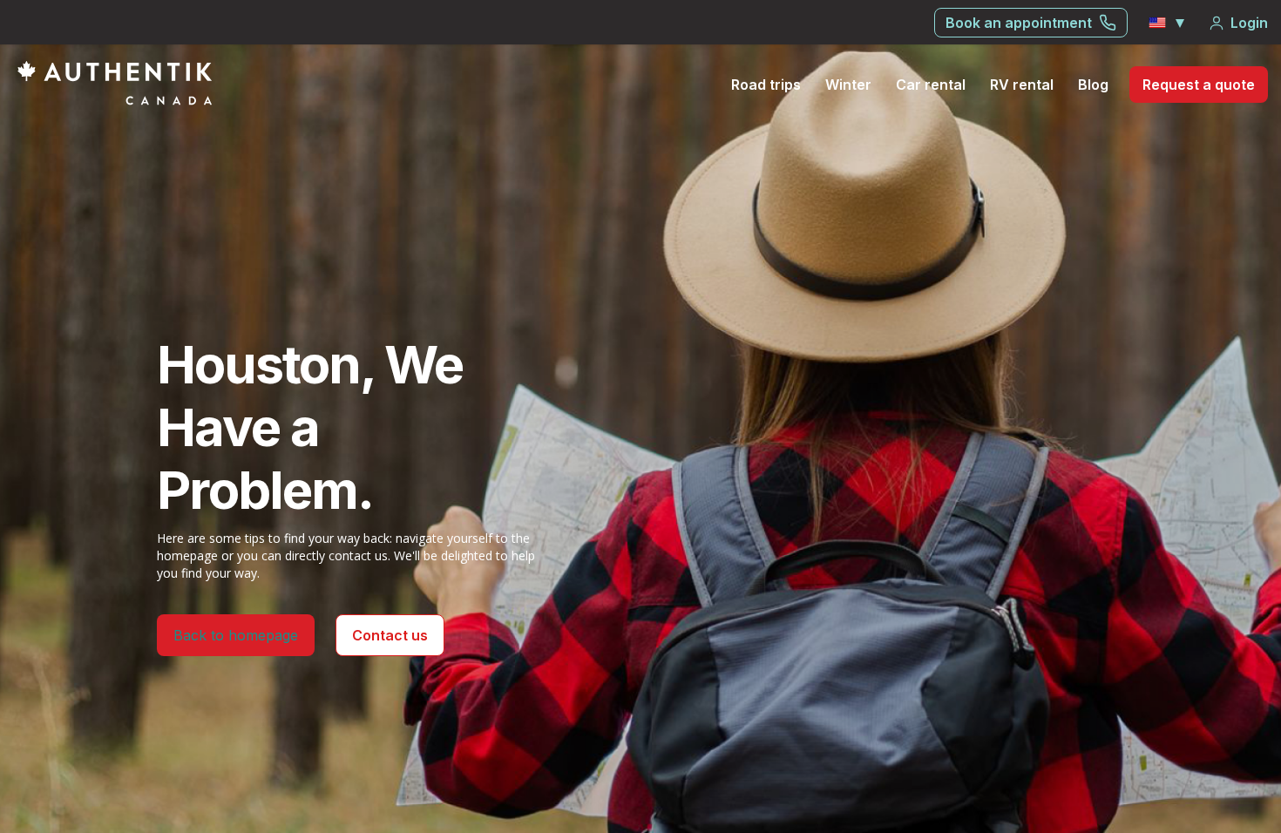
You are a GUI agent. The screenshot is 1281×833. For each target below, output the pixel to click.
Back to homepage (235, 635)
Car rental (931, 84)
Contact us (390, 635)
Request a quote (1198, 84)
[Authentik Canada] (114, 82)
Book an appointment (1019, 22)
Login (1249, 22)
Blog (1093, 84)
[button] (1168, 22)
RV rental (1022, 84)
